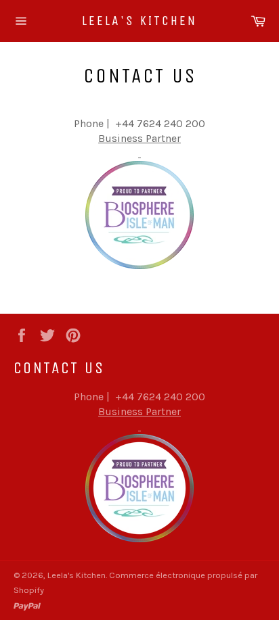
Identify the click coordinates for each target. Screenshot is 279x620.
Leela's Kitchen (139, 20)
